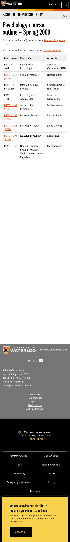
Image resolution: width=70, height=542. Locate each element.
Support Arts (35, 397)
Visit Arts (35, 401)
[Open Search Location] (66, 5)
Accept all (20, 532)
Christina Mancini (52, 50)
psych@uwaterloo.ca (20, 385)
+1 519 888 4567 (37, 439)
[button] (53, 5)
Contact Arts (35, 394)
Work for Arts (35, 405)
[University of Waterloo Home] (11, 4)
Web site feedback (35, 408)
